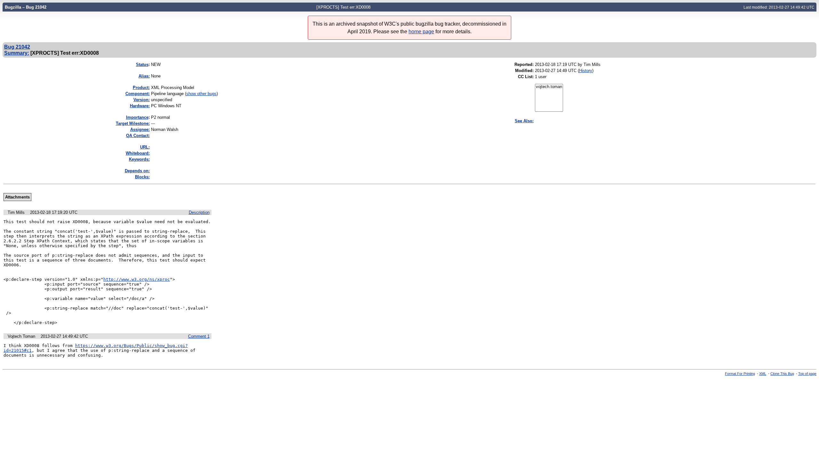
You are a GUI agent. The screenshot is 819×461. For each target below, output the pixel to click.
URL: (145, 147)
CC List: (526, 76)
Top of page (807, 374)
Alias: (144, 76)
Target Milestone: (133, 123)
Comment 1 (199, 336)
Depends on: (137, 170)
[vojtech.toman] (549, 87)
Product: (141, 87)
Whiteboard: (138, 153)
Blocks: (142, 176)
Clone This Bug (782, 374)
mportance (137, 117)
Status (142, 64)
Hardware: (140, 105)
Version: (141, 99)
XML (762, 374)
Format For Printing (740, 374)
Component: (137, 93)
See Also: (524, 120)
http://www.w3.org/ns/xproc (136, 279)
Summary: (16, 53)
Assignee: (140, 129)
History (585, 70)
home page (421, 31)
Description (199, 212)
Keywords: (139, 159)
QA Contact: (138, 135)
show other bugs (201, 93)
